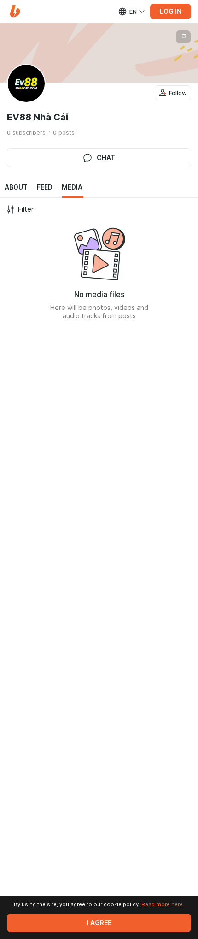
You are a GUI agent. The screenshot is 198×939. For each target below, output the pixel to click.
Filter (26, 209)
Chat (106, 157)
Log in (170, 11)
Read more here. (162, 904)
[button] (15, 11)
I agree (99, 923)
